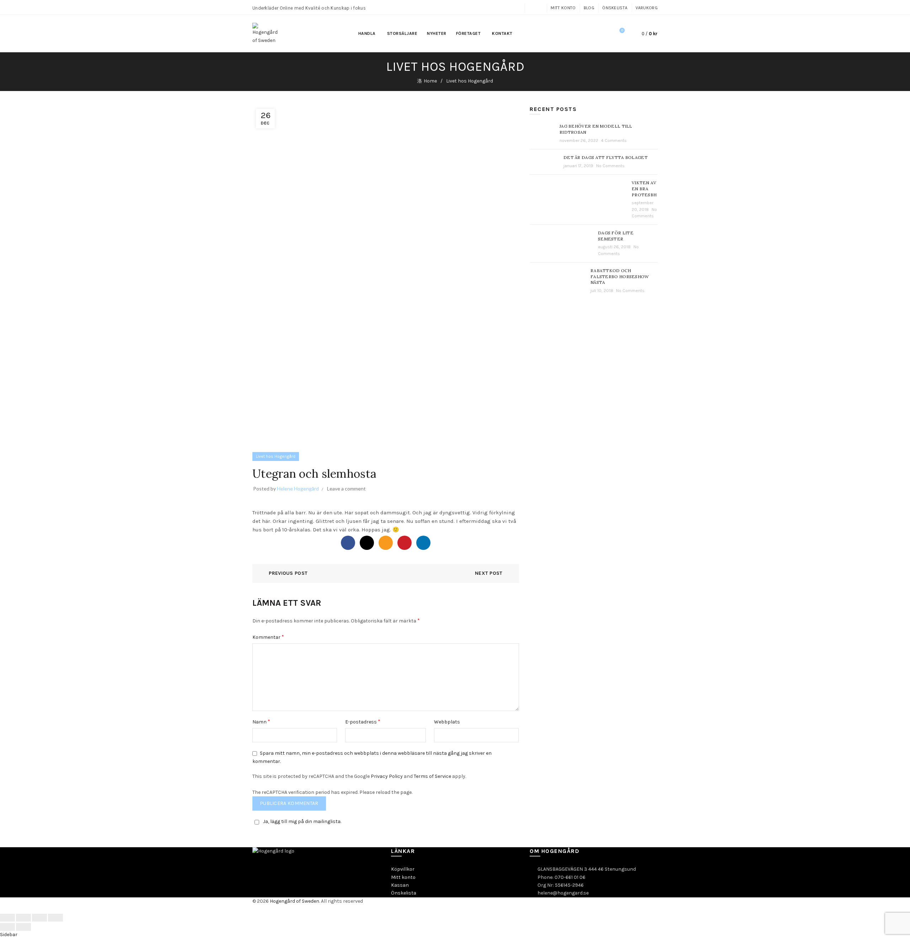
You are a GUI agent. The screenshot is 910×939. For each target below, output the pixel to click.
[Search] (602, 33)
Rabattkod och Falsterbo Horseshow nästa (619, 276)
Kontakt (502, 33)
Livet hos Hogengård (469, 81)
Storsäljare (402, 33)
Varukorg (647, 7)
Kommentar (268, 636)
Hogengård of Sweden (294, 901)
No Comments (610, 165)
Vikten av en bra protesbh (644, 188)
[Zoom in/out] (55, 918)
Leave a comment (346, 489)
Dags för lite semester (615, 236)
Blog (589, 7)
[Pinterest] (404, 543)
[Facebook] (348, 543)
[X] (367, 543)
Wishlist (622, 30)
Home (430, 81)
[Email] (386, 543)
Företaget (468, 33)
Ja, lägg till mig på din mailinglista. (302, 821)
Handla (367, 33)
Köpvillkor (402, 869)
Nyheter (436, 33)
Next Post (489, 573)
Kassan (400, 885)
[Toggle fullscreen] (39, 918)
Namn (261, 721)
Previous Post (288, 573)
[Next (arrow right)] (23, 927)
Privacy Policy (387, 776)
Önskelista (614, 7)
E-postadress (362, 721)
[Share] (23, 918)
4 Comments (614, 140)
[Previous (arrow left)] (7, 927)
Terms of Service (432, 776)
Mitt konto (563, 7)
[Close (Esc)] (7, 918)
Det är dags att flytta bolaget (605, 157)
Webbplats (447, 722)
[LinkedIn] (423, 543)
